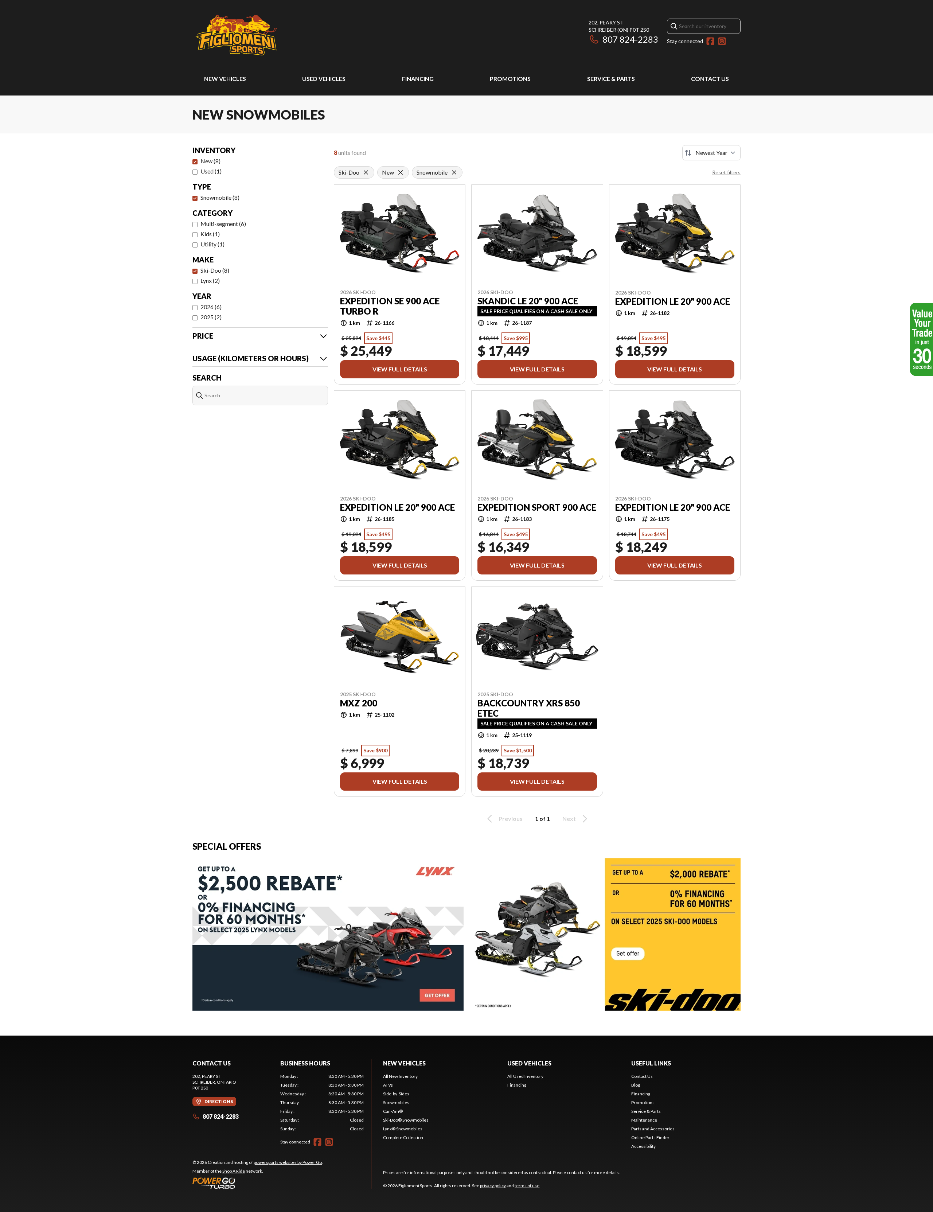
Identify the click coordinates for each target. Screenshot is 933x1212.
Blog (635, 1085)
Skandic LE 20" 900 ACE (527, 301)
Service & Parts (611, 78)
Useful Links (651, 1063)
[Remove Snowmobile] (454, 172)
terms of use (527, 1185)
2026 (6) (211, 306)
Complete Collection (403, 1137)
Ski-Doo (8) (214, 270)
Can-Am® (393, 1111)
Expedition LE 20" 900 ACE (672, 301)
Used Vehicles (324, 78)
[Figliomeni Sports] (236, 35)
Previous (511, 818)
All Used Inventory (525, 1076)
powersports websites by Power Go (288, 1162)
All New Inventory (400, 1076)
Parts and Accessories (653, 1128)
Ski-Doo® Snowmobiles (406, 1120)
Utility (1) (212, 244)
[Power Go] (257, 1183)
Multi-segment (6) (223, 223)
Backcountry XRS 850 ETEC (528, 708)
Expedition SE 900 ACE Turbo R (390, 306)
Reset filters (726, 172)
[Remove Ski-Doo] (366, 172)
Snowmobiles (396, 1102)
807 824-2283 (630, 39)
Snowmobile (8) (219, 197)
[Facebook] (710, 41)
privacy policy (493, 1185)
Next (569, 818)
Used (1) (211, 171)
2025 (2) (211, 316)
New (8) (210, 160)
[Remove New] (400, 172)
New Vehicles (225, 78)
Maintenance (644, 1120)
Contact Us (710, 78)
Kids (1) (210, 233)
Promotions (510, 78)
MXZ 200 (358, 703)
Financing (418, 78)
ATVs (388, 1085)
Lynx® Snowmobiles (402, 1128)
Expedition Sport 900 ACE (536, 507)
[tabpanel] (322, 1102)
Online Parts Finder (650, 1137)
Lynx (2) (210, 280)
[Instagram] (722, 41)
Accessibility (643, 1146)
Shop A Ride (233, 1171)
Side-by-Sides (396, 1093)
